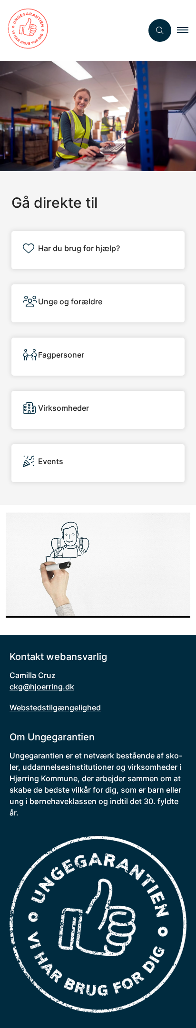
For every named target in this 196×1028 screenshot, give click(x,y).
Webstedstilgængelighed (55, 707)
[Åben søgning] (159, 30)
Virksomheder (63, 408)
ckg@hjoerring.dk (42, 686)
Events (50, 461)
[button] (186, 30)
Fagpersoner (61, 354)
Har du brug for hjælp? (79, 248)
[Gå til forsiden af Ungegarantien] (71, 30)
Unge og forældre (70, 301)
